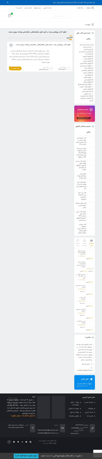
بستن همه (83, 45)
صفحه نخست (88, 402)
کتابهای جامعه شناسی (85, 63)
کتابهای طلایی (87, 77)
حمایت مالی (28, 8)
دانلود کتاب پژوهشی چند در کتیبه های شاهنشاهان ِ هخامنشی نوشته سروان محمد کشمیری (43, 44)
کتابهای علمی (87, 80)
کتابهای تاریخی (87, 61)
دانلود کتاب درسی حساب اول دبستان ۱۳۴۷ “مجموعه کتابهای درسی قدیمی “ (81, 216)
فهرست (87, 24)
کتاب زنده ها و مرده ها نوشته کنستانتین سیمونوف (82, 196)
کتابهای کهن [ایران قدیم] (84, 84)
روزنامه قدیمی (87, 49)
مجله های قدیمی (86, 91)
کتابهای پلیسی (87, 59)
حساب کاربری (47, 8)
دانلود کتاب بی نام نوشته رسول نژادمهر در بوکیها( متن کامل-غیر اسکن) (81, 165)
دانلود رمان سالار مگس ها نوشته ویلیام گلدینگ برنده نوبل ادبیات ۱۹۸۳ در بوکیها (81, 153)
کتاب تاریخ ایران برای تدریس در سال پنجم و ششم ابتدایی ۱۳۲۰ (81, 141)
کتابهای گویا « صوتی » (85, 87)
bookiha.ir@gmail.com (84, 370)
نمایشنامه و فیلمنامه (85, 98)
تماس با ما (19, 8)
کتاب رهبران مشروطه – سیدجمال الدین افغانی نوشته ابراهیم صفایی (81, 228)
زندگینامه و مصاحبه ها (85, 52)
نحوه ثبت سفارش (73, 408)
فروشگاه (90, 408)
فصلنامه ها (88, 54)
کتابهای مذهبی (87, 89)
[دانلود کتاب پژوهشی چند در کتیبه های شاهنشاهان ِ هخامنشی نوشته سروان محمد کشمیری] (61, 56)
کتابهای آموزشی (87, 56)
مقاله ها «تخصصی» (85, 96)
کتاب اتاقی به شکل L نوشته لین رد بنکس (81, 205)
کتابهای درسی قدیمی (85, 66)
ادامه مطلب (16, 68)
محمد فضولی (87, 94)
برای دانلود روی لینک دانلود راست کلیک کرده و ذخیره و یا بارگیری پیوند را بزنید (74, 2)
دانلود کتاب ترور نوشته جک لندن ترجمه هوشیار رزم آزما (81, 185)
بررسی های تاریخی (44, 69)
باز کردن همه (90, 45)
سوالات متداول (74, 412)
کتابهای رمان (88, 68)
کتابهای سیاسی (87, 73)
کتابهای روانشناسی (86, 70)
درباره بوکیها (37, 8)
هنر (90, 101)
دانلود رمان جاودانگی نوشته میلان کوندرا (81, 176)
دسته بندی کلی (87, 47)
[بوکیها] (84, 16)
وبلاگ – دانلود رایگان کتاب (75, 403)
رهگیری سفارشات (74, 416)
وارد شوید (80, 8)
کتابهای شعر (88, 75)
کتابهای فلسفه (87, 82)
